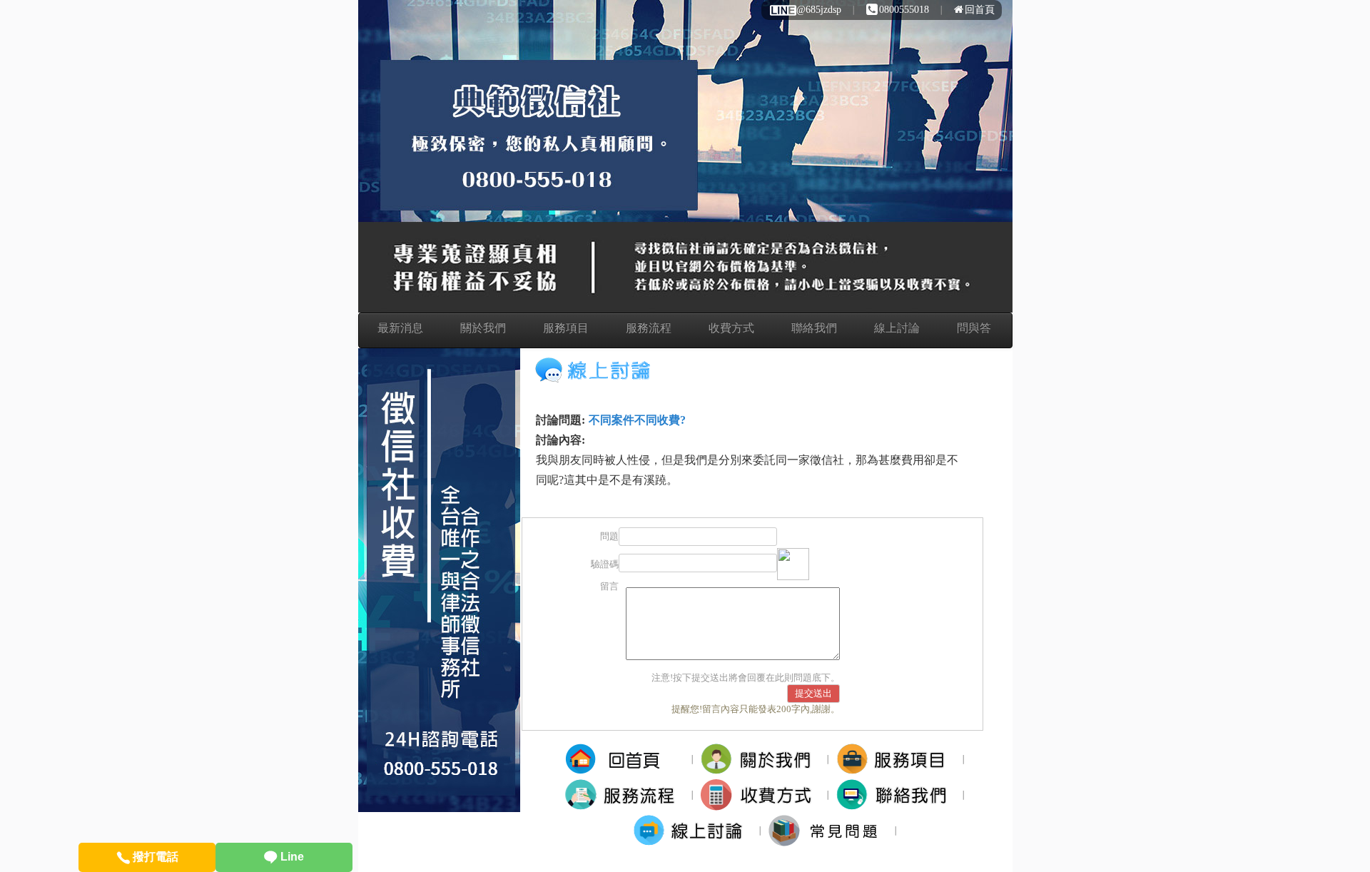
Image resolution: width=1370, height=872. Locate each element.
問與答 (974, 328)
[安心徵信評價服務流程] (624, 794)
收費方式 (731, 328)
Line (291, 857)
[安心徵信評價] (624, 758)
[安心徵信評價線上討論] (692, 829)
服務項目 (566, 328)
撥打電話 (154, 857)
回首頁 (980, 9)
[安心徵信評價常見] (828, 829)
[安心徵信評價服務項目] (895, 758)
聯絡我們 (814, 328)
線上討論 (897, 328)
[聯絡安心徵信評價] (895, 794)
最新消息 (400, 328)
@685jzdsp (818, 9)
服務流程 (648, 328)
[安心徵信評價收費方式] (760, 794)
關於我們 (483, 328)
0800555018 (904, 9)
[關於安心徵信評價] (760, 758)
